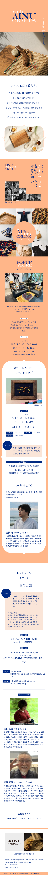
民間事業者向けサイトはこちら (24, 854)
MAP (24, 331)
